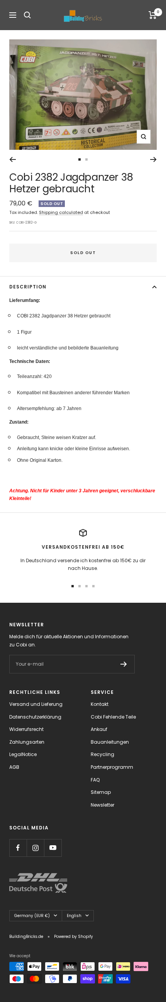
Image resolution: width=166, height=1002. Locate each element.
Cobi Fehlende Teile (113, 717)
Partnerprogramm (112, 767)
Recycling (102, 754)
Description (27, 286)
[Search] (27, 15)
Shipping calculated (61, 212)
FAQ (95, 780)
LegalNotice (23, 754)
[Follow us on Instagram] (35, 847)
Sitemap (101, 792)
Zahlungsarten (26, 742)
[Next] (153, 159)
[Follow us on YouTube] (52, 847)
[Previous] (12, 159)
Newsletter (102, 805)
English (74, 916)
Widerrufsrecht (26, 729)
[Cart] (153, 15)
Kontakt (99, 704)
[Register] (123, 664)
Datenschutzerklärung (35, 717)
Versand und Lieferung (36, 704)
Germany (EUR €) (32, 916)
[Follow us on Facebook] (18, 847)
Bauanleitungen (110, 742)
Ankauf (99, 729)
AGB (14, 767)
